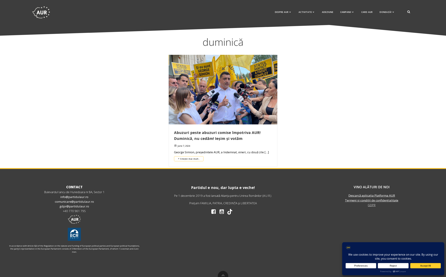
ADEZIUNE (327, 12)
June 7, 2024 (184, 145)
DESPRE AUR (282, 12)
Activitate (305, 12)
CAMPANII (345, 12)
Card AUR (367, 12)
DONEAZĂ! (386, 12)
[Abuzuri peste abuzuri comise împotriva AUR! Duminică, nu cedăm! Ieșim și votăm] (223, 89)
